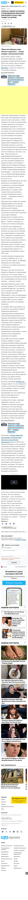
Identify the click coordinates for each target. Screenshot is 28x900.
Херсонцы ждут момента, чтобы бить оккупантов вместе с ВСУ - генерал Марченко (16, 80)
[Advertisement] (14, 100)
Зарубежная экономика (20, 848)
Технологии (4, 863)
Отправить (14, 562)
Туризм (15, 865)
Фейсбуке (4, 68)
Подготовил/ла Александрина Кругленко (13, 531)
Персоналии (17, 856)
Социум (16, 859)
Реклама (3, 804)
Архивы (3, 799)
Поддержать (20, 2)
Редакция (3, 801)
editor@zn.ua (4, 825)
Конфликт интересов (19, 850)
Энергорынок (4, 854)
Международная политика (5, 848)
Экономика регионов (6, 858)
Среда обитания (5, 865)
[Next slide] (26, 6)
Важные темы (5, 6)
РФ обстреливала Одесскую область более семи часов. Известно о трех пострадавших (10, 786)
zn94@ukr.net (20, 821)
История (16, 861)
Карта (2, 809)
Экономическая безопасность (18, 853)
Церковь (3, 868)
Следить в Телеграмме (15, 583)
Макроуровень (5, 852)
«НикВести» (20, 381)
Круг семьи (16, 863)
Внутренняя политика (6, 845)
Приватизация (5, 856)
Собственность (18, 868)
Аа (12, 2)
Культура (3, 870)
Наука (2, 861)
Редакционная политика (7, 806)
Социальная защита (19, 845)
